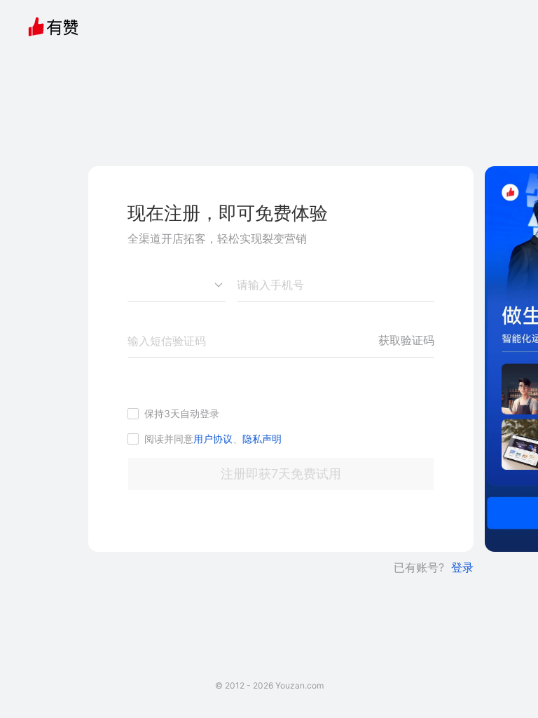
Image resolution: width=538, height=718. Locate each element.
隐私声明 (262, 439)
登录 (462, 567)
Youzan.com (299, 685)
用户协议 (213, 439)
